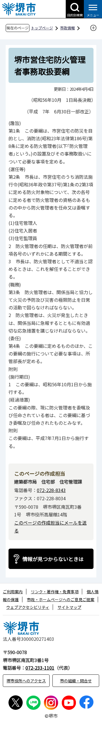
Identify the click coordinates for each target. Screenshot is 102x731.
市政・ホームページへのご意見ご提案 (60, 599)
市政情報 (67, 28)
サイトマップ (69, 607)
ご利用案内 (13, 591)
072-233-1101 (40, 667)
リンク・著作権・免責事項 (54, 591)
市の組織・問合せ (76, 680)
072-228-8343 (51, 490)
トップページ (42, 28)
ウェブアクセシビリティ (27, 607)
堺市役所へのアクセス (26, 680)
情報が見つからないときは (53, 558)
